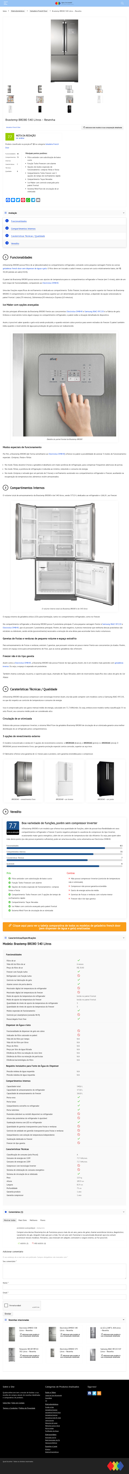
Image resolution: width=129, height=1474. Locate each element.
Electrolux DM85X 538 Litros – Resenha (28, 1329)
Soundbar (48, 1398)
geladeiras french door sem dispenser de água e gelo (25, 268)
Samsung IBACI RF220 (94, 311)
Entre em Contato (18, 1403)
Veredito (15, 243)
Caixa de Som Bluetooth (53, 1395)
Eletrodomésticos (17, 11)
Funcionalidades (19, 221)
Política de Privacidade (27, 1408)
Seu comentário (10, 1261)
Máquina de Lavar (51, 1423)
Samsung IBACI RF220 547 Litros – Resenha (111, 1350)
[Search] (122, 3)
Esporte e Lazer (51, 1446)
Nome (6, 1283)
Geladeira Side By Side (53, 1418)
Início (5, 11)
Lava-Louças (49, 1420)
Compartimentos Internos (23, 228)
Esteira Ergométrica (52, 1452)
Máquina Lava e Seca (52, 1426)
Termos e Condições (10, 1408)
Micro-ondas (49, 1428)
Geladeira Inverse (51, 1415)
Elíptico (47, 1449)
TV (46, 1401)
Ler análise (20, 138)
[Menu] (6, 3)
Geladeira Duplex (51, 1410)
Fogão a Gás (49, 1407)
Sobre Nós (6, 1403)
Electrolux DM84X (51, 283)
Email (5, 1292)
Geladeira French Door (38, 11)
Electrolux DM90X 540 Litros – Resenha (69, 1329)
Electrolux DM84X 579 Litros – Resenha (69, 1350)
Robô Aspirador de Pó (52, 1440)
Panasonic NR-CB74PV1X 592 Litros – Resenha (28, 1350)
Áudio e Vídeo (50, 1392)
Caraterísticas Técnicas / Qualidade (28, 236)
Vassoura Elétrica (51, 1443)
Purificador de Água (52, 1431)
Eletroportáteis (50, 1434)
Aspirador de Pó (50, 1437)
